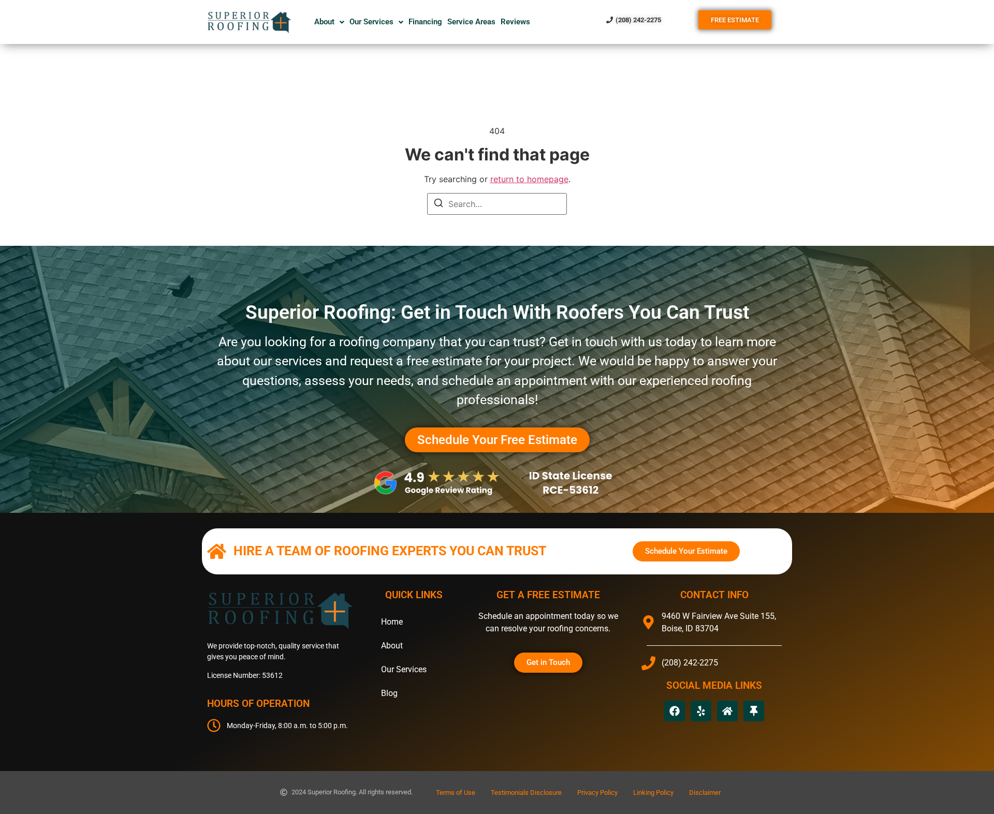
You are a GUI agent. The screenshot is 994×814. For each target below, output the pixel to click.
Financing (425, 21)
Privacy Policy (597, 792)
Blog (389, 693)
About (324, 21)
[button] (329, 22)
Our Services (371, 21)
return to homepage (529, 179)
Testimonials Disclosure (526, 792)
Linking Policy (653, 792)
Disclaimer (705, 792)
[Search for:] (497, 204)
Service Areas (471, 21)
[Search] (438, 204)
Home (392, 622)
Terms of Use (455, 792)
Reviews (515, 21)
